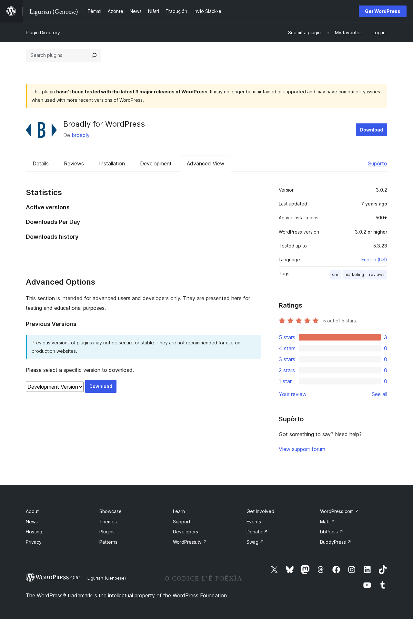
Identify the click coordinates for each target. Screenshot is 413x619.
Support (181, 521)
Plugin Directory (43, 32)
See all (379, 394)
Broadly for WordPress (104, 124)
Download (371, 129)
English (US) (374, 259)
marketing (354, 274)
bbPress (331, 531)
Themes (108, 521)
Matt (327, 521)
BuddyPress (335, 542)
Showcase (110, 511)
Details (41, 163)
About (32, 511)
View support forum (302, 449)
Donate (257, 531)
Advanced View (205, 163)
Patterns (108, 542)
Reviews (74, 163)
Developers (185, 531)
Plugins (107, 531)
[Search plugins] (94, 55)
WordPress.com (339, 511)
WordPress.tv (190, 542)
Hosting (34, 531)
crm (335, 274)
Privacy (34, 542)
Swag (255, 542)
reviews (377, 274)
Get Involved (260, 511)
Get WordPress (382, 11)
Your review (293, 394)
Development (156, 163)
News (32, 521)
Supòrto (377, 163)
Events (254, 521)
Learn (179, 511)
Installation (112, 163)
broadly (81, 135)
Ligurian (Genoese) (106, 578)
